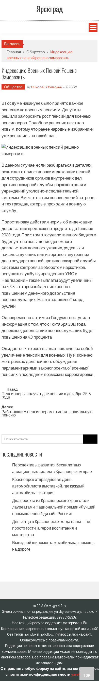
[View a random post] (7, 27)
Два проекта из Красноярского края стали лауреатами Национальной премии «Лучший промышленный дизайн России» (53, 507)
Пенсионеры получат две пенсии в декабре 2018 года (46, 395)
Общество (35, 51)
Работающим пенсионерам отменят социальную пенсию (47, 413)
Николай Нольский (46, 87)
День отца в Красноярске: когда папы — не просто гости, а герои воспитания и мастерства (51, 528)
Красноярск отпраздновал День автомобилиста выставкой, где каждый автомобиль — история (48, 486)
